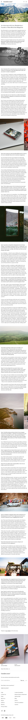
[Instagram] (5, 711)
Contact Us (3, 694)
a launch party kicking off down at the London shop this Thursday (13, 41)
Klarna (2, 700)
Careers (16, 704)
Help (2, 692)
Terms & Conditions (19, 702)
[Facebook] (2, 711)
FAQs (2, 696)
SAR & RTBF (17, 696)
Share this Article (4, 669)
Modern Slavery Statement (21, 694)
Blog (16, 698)
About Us (3, 698)
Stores (16, 700)
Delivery (3, 702)
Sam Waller (8, 630)
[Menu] (1, 1)
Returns (2, 704)
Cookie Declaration (19, 692)
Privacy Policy (4, 706)
